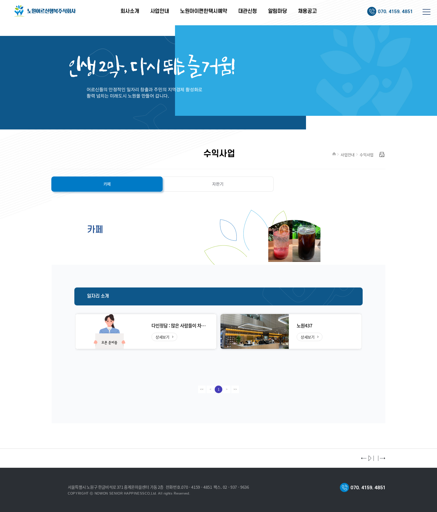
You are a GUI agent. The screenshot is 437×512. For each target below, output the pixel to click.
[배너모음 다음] (382, 459)
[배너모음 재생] (370, 459)
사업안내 (348, 154)
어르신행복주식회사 (45, 11)
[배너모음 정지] (376, 459)
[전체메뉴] (427, 13)
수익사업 (367, 154)
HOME (334, 153)
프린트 (382, 155)
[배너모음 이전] (364, 459)
